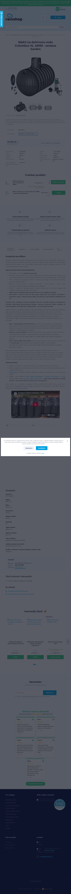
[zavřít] (67, 441)
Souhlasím (41, 448)
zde (43, 453)
